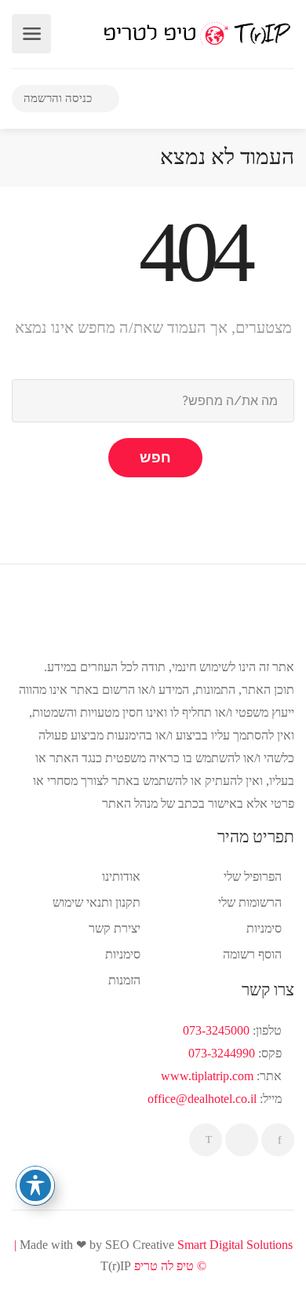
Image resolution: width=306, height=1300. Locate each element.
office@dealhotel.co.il (202, 1098)
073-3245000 (216, 1030)
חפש (155, 457)
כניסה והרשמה (59, 98)
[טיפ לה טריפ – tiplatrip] (197, 32)
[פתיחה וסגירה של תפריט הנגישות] (35, 1185)
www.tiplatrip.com (207, 1076)
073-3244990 (221, 1053)
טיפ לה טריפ (164, 1266)
